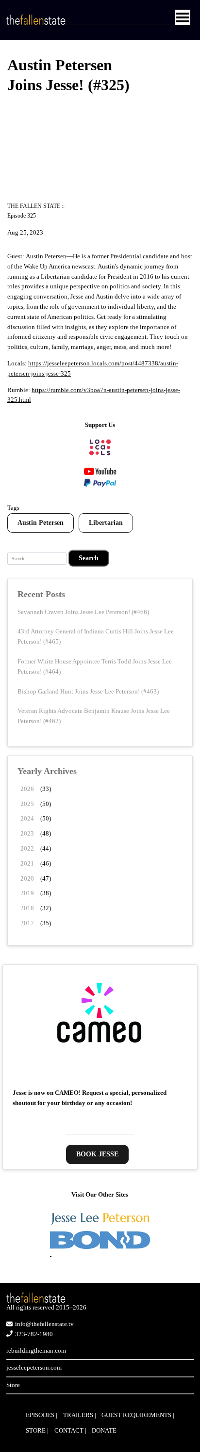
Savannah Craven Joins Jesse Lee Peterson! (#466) (83, 612)
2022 (27, 848)
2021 (27, 863)
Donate (104, 1430)
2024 (27, 818)
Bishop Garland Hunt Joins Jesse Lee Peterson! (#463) (88, 691)
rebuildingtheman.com (36, 1350)
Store (13, 1385)
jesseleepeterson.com (34, 1367)
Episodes (40, 1415)
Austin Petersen (40, 522)
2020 (27, 878)
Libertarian (106, 522)
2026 (27, 788)
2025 (27, 803)
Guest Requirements (136, 1415)
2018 (27, 908)
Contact (68, 1430)
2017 (27, 923)
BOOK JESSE (97, 1154)
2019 (27, 893)
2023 (27, 833)
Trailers (78, 1415)
